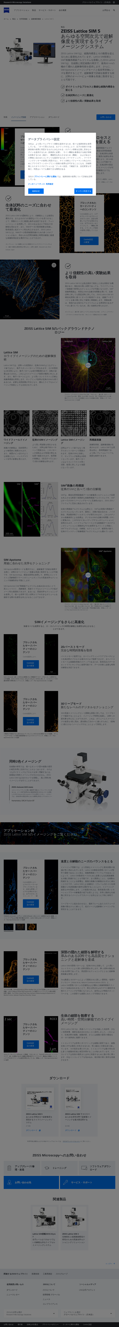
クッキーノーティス (36, 184)
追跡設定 (36, 191)
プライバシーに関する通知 (45, 176)
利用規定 (49, 184)
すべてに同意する (83, 191)
